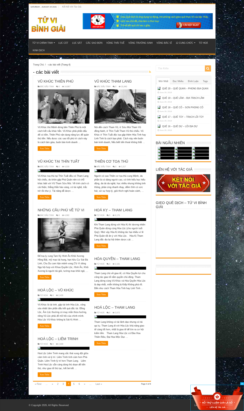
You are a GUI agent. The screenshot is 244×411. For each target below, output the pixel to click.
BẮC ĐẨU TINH (47, 86)
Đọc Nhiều (178, 81)
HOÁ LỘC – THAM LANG (114, 307)
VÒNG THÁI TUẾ (115, 43)
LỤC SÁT (77, 43)
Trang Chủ (38, 64)
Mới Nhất (163, 81)
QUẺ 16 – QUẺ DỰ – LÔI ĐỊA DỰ (180, 126)
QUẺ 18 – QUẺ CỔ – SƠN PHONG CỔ (182, 107)
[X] (242, 384)
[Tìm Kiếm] (208, 68)
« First (38, 384)
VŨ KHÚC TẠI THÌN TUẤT (58, 161)
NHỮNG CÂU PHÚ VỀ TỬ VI (61, 210)
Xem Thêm (44, 148)
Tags (205, 81)
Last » (99, 384)
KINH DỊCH (38, 50)
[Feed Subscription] (150, 71)
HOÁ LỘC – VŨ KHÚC (56, 290)
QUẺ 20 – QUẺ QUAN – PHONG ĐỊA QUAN (185, 88)
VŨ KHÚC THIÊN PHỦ (55, 81)
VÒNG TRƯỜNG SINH (140, 43)
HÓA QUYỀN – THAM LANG (117, 259)
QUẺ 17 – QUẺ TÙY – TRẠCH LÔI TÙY (183, 117)
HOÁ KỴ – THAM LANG (113, 210)
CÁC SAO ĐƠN (94, 43)
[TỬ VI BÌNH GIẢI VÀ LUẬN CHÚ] (48, 23)
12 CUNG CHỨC (184, 43)
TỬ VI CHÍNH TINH (42, 43)
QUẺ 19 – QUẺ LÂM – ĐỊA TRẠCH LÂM (183, 98)
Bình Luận (193, 81)
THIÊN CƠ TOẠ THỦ (111, 161)
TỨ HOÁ (203, 43)
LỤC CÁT (63, 43)
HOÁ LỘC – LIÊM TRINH (58, 339)
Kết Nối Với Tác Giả (71, 7)
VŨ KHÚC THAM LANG (113, 81)
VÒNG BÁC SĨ (164, 43)
